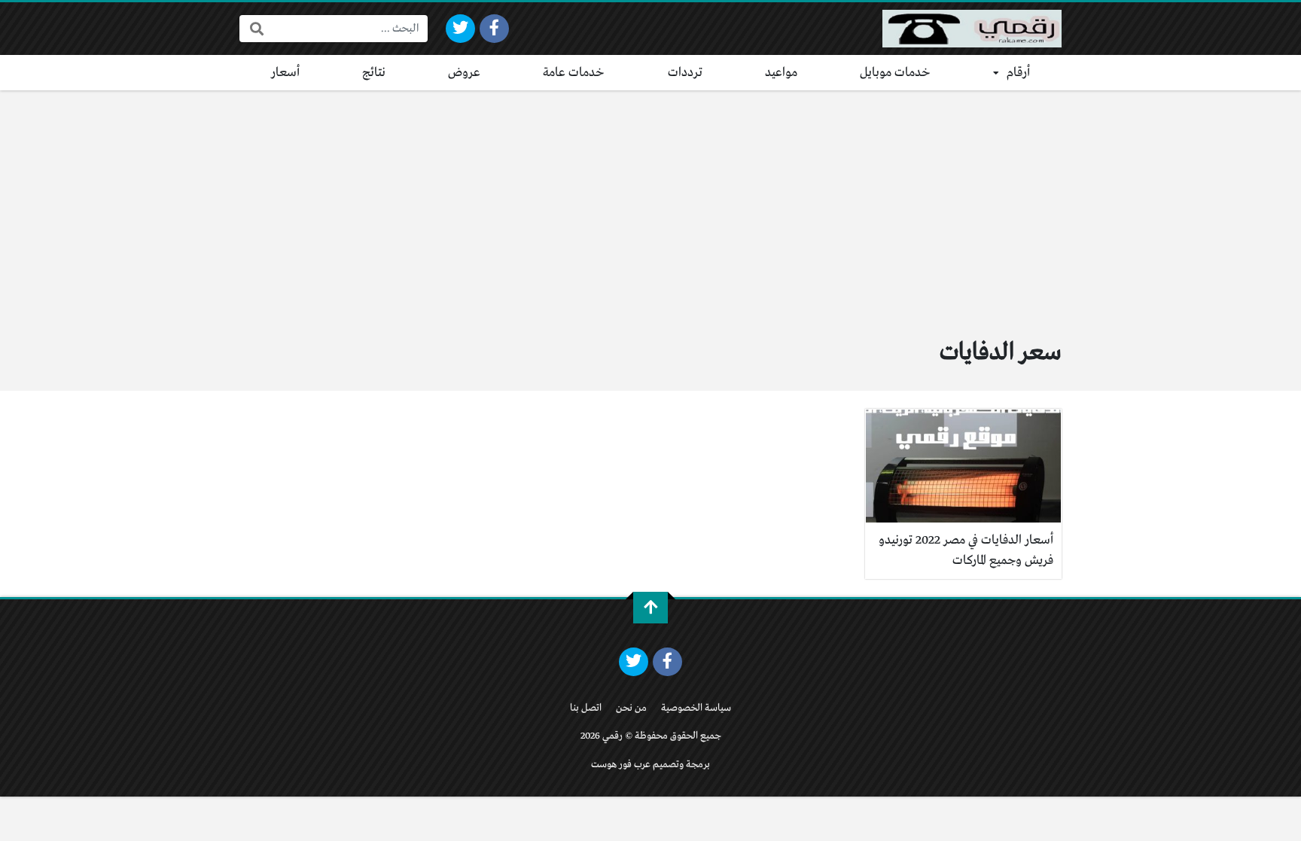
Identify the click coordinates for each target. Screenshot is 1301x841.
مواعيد (781, 73)
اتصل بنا (586, 708)
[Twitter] (460, 28)
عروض (464, 73)
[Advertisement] (650, 203)
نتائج (373, 73)
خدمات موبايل (895, 73)
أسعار (285, 73)
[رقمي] (972, 28)
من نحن (631, 708)
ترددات (685, 73)
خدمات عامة (574, 73)
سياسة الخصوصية (696, 708)
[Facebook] (494, 28)
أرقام (1018, 73)
